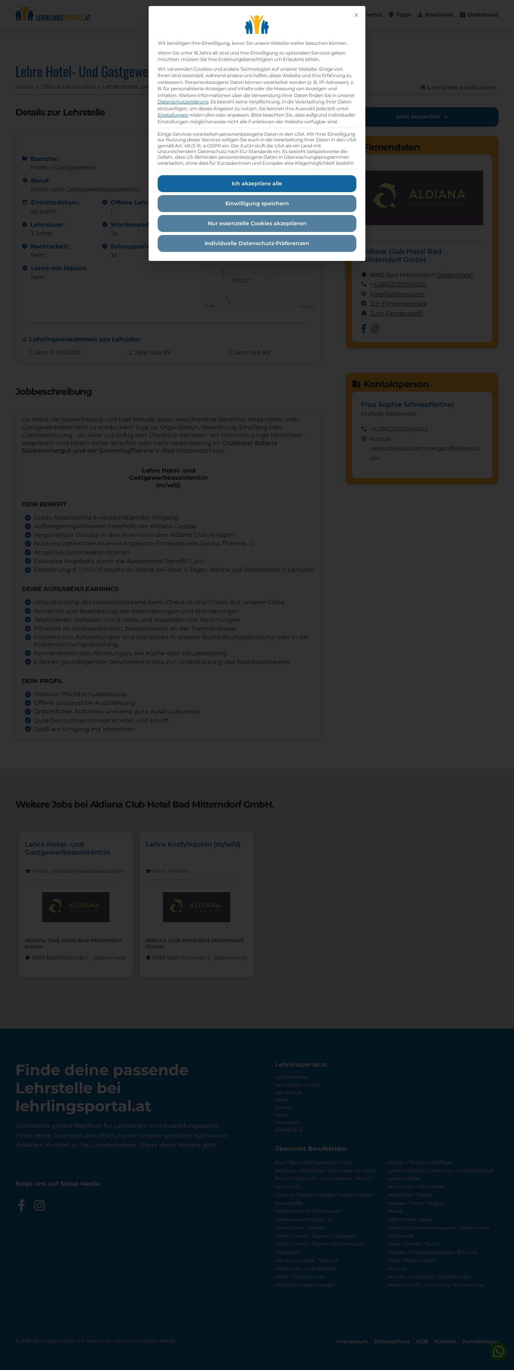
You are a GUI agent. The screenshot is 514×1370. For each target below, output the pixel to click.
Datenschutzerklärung (183, 102)
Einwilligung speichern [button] (257, 203)
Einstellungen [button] (173, 115)
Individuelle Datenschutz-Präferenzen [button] (257, 243)
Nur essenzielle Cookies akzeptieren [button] (257, 223)
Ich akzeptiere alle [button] (257, 183)
